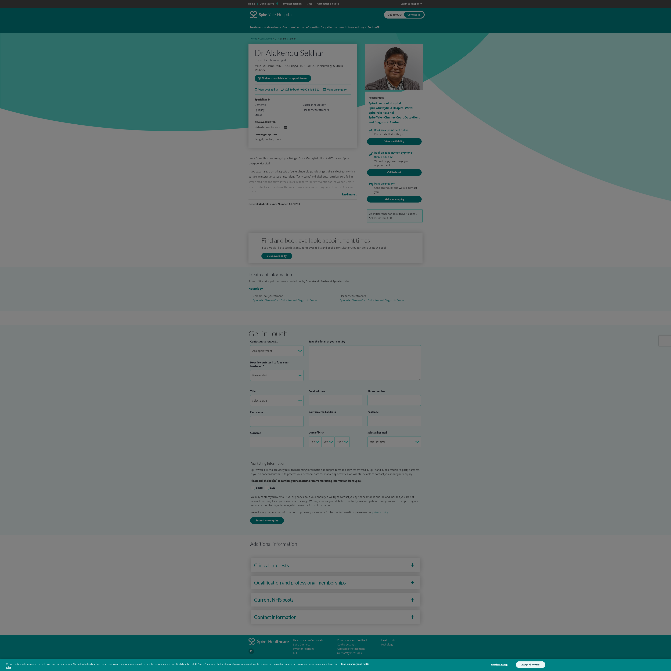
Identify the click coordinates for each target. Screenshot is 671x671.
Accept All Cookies (530, 664)
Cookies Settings (499, 664)
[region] (335, 665)
